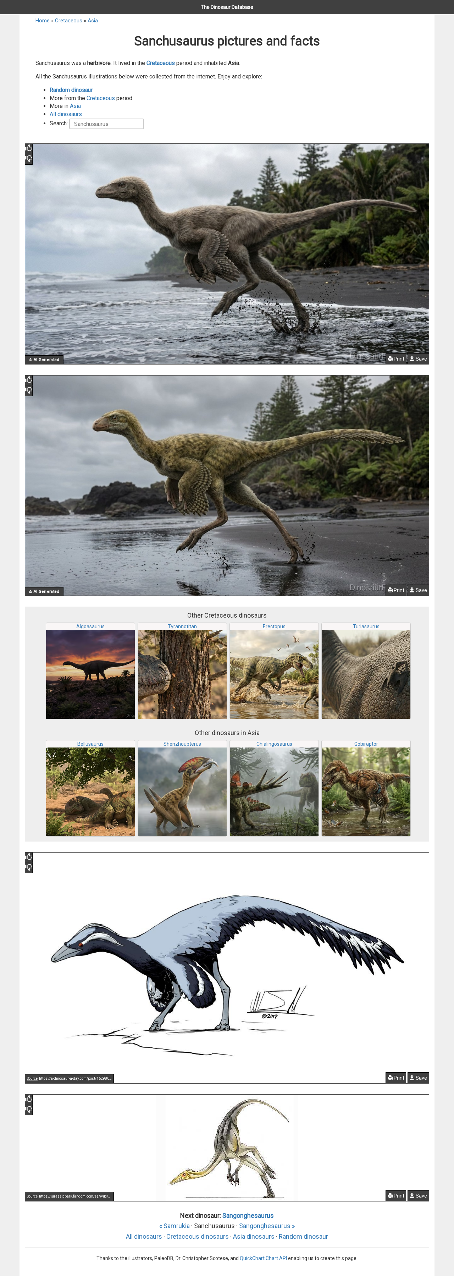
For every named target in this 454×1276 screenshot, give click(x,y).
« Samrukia (174, 1226)
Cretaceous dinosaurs (197, 1236)
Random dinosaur (71, 90)
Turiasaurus (366, 626)
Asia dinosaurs (254, 1236)
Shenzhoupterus (182, 744)
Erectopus (274, 626)
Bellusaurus (90, 744)
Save (421, 359)
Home (42, 20)
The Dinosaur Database (227, 7)
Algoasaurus (90, 626)
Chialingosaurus (274, 744)
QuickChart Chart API (263, 1258)
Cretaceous (68, 20)
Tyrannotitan (182, 626)
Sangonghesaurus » (267, 1226)
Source (32, 1078)
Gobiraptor (366, 744)
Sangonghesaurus (248, 1215)
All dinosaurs (66, 114)
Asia (93, 20)
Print (398, 359)
